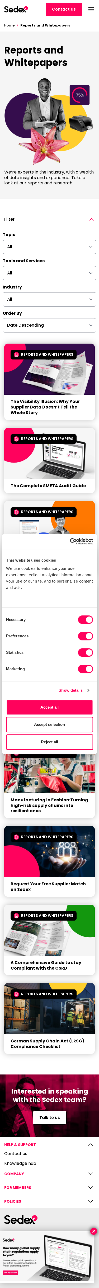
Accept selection (49, 724)
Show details (71, 690)
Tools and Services (24, 261)
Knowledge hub (20, 1163)
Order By (12, 313)
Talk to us (49, 1117)
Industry (12, 287)
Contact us (64, 9)
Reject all (49, 742)
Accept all (49, 707)
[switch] (85, 636)
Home (9, 25)
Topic (9, 235)
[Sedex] (16, 9)
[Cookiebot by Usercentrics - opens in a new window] (70, 541)
